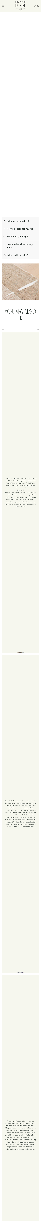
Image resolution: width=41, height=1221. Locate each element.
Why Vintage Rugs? (17, 236)
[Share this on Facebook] (9, 205)
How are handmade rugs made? (19, 246)
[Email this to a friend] (20, 205)
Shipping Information (10, 198)
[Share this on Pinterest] (14, 205)
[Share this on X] (3, 205)
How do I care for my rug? (20, 228)
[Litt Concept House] (20, 6)
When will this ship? (17, 255)
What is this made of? (18, 221)
